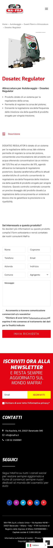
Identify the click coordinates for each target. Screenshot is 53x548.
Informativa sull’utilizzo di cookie (19, 538)
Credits (32, 541)
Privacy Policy (41, 538)
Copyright (22, 541)
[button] (46, 9)
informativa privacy (38, 318)
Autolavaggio (15, 24)
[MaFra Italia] (14, 9)
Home (4, 24)
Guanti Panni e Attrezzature (36, 24)
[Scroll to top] (47, 542)
